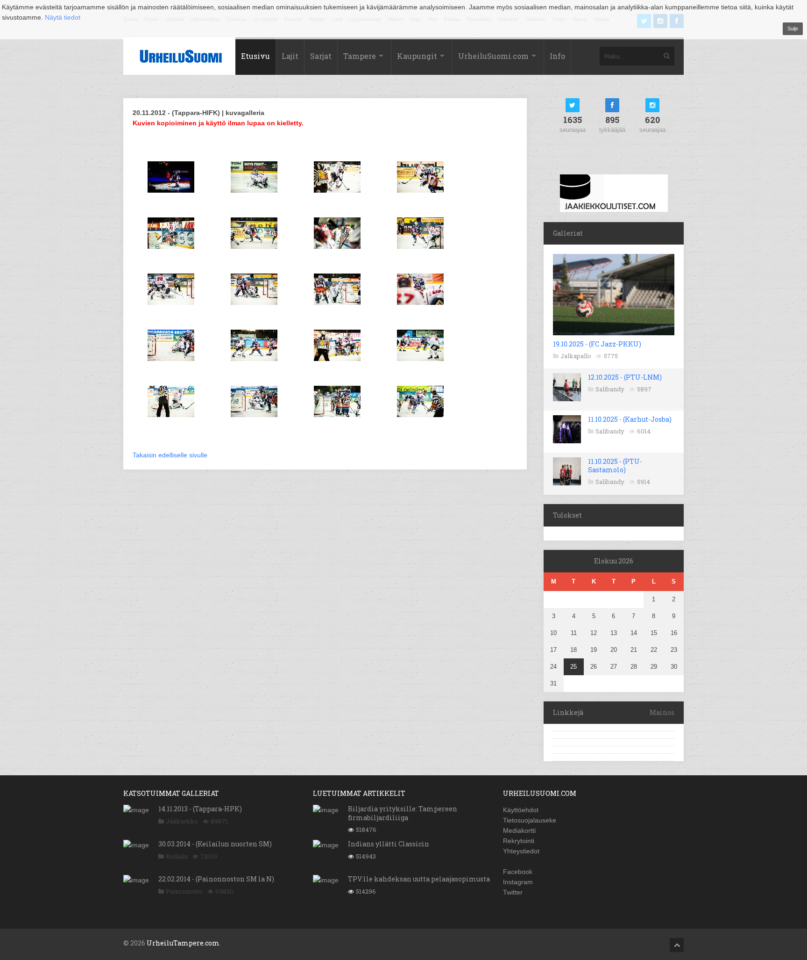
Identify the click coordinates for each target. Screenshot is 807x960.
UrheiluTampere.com (183, 942)
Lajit (290, 56)
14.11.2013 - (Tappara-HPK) (200, 808)
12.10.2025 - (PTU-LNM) (625, 377)
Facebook (517, 871)
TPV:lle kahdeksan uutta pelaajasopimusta (419, 878)
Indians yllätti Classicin (388, 843)
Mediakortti (519, 830)
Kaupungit (417, 56)
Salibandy (609, 389)
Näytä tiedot (62, 17)
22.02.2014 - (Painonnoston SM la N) (216, 878)
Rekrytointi (518, 841)
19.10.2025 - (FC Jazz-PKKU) (597, 343)
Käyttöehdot (520, 810)
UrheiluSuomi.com (493, 56)
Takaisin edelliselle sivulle (170, 455)
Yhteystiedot (521, 851)
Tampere (359, 56)
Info (557, 56)
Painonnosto (184, 891)
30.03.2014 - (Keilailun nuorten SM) (215, 843)
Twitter (513, 892)
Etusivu (255, 56)
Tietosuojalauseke (529, 820)
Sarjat (321, 56)
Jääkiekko (182, 821)
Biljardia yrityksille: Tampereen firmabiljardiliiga (402, 813)
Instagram (518, 882)
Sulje (792, 28)
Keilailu (177, 856)
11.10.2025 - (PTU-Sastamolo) (615, 465)
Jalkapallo (575, 356)
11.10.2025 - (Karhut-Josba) (630, 419)
